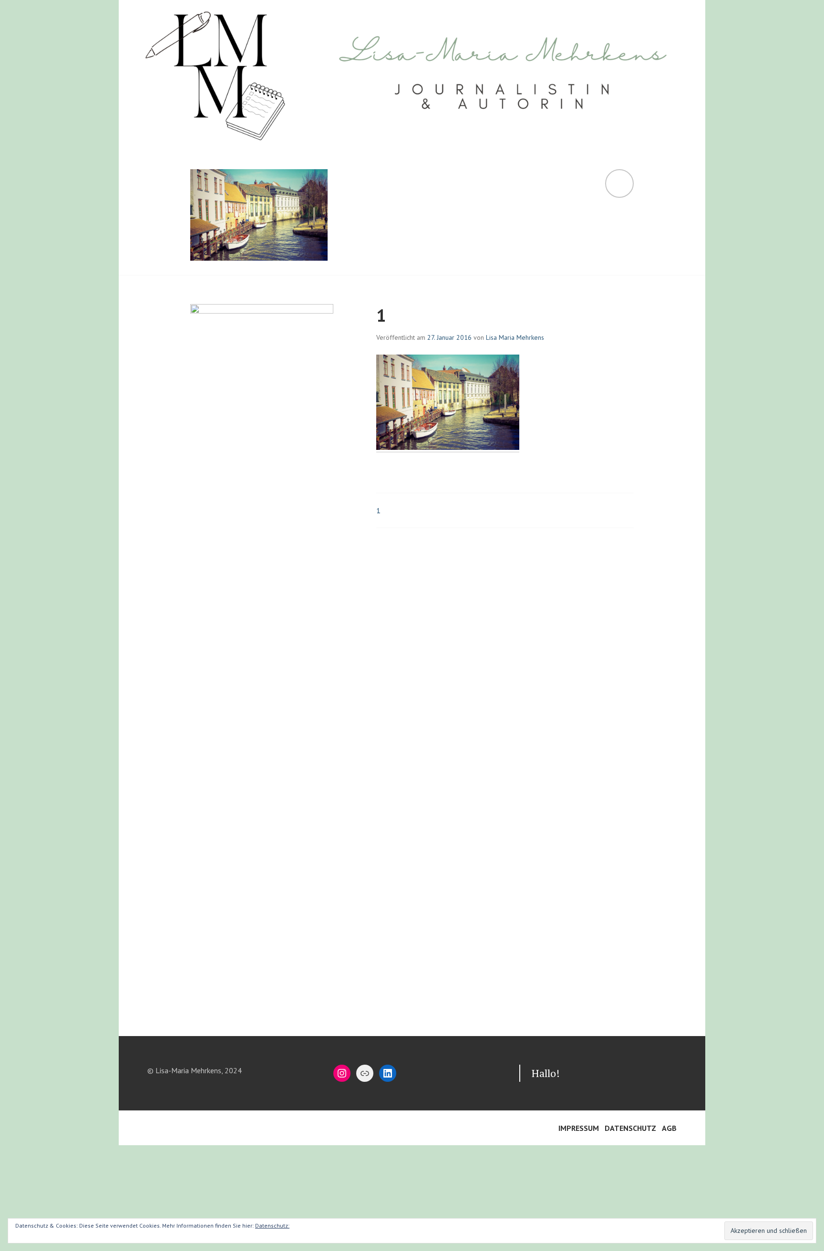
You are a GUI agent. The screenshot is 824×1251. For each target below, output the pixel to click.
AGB (669, 1128)
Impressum (578, 1128)
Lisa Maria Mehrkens (515, 337)
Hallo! (546, 1073)
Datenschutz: (272, 1225)
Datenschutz (630, 1128)
